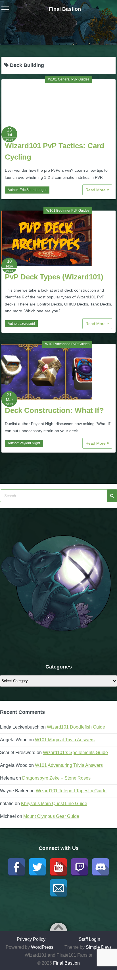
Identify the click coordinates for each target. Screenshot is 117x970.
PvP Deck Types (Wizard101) (54, 277)
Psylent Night (30, 443)
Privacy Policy (31, 939)
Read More (96, 190)
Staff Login (89, 939)
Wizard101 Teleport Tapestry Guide (71, 790)
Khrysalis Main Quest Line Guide (54, 803)
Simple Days (99, 947)
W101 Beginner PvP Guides (67, 211)
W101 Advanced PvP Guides (67, 344)
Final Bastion (65, 9)
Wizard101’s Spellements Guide (75, 752)
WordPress (42, 947)
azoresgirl (27, 324)
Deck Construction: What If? (54, 410)
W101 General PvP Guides (68, 79)
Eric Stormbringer (33, 190)
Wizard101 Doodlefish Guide (76, 727)
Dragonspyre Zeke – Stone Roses (56, 778)
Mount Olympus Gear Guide (51, 816)
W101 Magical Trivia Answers (65, 739)
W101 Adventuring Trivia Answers (69, 765)
